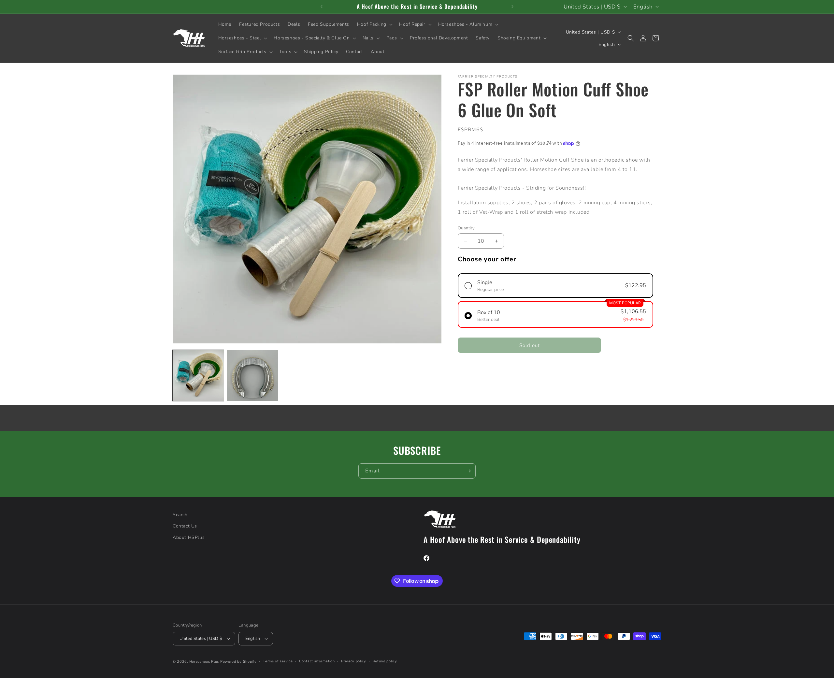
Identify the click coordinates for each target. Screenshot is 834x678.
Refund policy (385, 661)
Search (180, 515)
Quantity (466, 228)
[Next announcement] (512, 6)
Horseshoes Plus (204, 661)
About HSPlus (189, 537)
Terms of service (278, 661)
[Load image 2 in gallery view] (252, 375)
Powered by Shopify (238, 661)
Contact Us (185, 526)
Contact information (317, 661)
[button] (374, 24)
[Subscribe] (468, 471)
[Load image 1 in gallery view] (198, 375)
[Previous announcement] (321, 6)
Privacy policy (353, 661)
